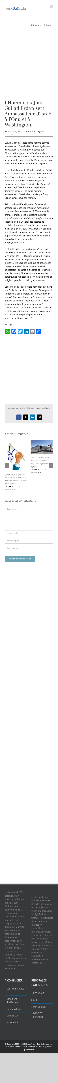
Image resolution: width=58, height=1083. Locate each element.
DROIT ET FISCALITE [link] (38, 1009)
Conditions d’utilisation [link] (12, 994)
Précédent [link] (36, 25)
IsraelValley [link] (31, 1037)
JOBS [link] (35, 993)
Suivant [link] (47, 25)
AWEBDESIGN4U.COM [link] (23, 1040)
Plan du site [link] (12, 1015)
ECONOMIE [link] (38, 986)
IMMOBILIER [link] (39, 1000)
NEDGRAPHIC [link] (39, 1040)
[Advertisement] (29, 71)
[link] (16, 8)
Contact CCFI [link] (12, 1009)
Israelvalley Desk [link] (14, 131)
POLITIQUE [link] (9, 134)
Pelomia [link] (30, 1043)
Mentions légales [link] (14, 1002)
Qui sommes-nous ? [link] (15, 984)
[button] (7, 462)
